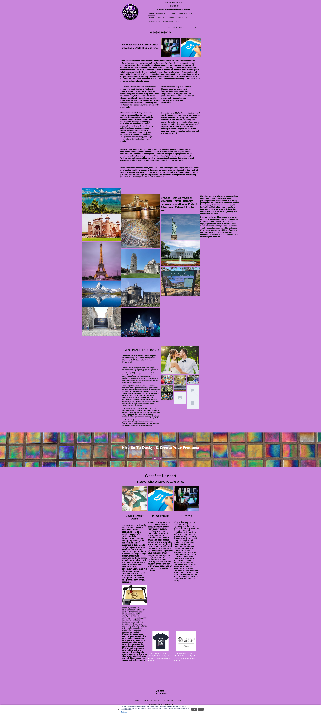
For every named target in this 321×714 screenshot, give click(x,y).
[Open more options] (184, 700)
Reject (201, 709)
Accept (194, 709)
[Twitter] (162, 32)
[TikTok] (156, 32)
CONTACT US (157, 458)
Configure (124, 712)
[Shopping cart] (169, 27)
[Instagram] (154, 32)
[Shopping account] (198, 27)
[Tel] (170, 32)
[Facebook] (151, 32)
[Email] (167, 32)
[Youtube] (165, 32)
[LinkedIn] (159, 32)
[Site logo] (130, 12)
